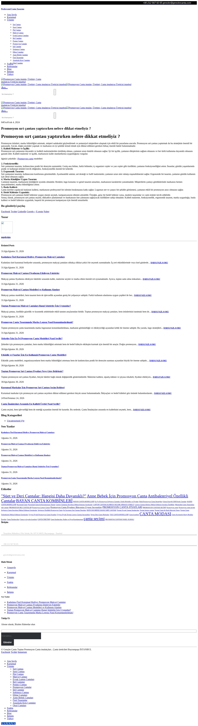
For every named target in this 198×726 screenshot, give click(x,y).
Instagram (22, 652)
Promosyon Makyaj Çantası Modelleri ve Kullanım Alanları (30, 289)
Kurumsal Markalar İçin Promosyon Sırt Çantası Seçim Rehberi (33, 387)
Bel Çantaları (17, 38)
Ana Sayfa (12, 14)
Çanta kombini (134, 514)
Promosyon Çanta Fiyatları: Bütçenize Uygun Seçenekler (76, 507)
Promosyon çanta (25, 158)
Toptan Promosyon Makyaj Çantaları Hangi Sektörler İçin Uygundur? (36, 306)
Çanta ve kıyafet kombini (28, 519)
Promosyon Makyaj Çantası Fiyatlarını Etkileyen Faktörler (30, 273)
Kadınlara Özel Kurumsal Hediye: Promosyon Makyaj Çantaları (33, 257)
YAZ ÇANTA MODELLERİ (119, 514)
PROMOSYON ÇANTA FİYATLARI (122, 507)
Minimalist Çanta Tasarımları (184, 504)
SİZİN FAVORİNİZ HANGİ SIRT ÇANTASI (101, 510)
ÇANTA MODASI (155, 513)
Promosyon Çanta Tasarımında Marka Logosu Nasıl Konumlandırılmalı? (37, 322)
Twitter (14, 211)
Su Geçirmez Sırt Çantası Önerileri (74, 510)
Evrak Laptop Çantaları (21, 36)
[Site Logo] (23, 82)
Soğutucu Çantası (19, 49)
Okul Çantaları (18, 63)
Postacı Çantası (18, 41)
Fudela (10, 582)
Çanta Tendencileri (13, 519)
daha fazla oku (159, 263)
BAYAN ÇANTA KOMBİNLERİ (44, 500)
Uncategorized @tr (15, 421)
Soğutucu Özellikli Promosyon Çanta (50, 510)
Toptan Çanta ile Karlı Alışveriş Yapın (167, 510)
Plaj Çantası (17, 30)
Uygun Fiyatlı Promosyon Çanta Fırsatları (43, 514)
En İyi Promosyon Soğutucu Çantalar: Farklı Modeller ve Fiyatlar (117, 501)
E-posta (39, 211)
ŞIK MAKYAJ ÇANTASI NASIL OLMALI (119, 519)
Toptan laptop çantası (147, 510)
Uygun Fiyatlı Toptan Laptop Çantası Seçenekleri (73, 514)
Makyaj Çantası (18, 33)
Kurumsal (11, 17)
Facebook (5, 211)
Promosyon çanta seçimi (187, 507)
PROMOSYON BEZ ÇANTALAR (20, 507)
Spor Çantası (17, 27)
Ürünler (10, 20)
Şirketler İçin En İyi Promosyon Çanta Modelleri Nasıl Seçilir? (31, 338)
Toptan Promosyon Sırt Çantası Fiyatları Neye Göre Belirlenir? (32, 371)
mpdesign (6, 237)
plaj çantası (5, 507)
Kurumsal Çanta (22, 504)
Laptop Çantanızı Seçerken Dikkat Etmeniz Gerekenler (74, 504)
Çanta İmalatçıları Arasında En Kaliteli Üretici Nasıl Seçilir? (30, 404)
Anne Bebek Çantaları (20, 55)
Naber (46, 211)
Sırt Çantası (17, 25)
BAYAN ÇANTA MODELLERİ (83, 501)
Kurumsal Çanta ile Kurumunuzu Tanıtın (41, 504)
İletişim (10, 71)
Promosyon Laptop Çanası (41, 507)
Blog (9, 69)
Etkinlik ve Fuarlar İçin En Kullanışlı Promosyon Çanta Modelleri (33, 355)
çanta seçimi (94, 518)
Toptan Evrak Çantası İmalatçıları (128, 510)
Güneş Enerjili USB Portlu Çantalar (174, 501)
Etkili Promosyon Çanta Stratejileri (150, 501)
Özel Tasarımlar (18, 58)
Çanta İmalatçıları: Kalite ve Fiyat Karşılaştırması (67, 519)
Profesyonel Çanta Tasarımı (12, 9)
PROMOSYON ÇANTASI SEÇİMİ (154, 507)
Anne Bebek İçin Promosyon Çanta (117, 496)
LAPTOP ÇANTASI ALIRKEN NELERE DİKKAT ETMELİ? (113, 504)
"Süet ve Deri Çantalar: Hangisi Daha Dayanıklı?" (43, 496)
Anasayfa (11, 567)
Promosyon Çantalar (20, 44)
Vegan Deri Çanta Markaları (100, 514)
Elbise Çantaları (18, 52)
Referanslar (12, 66)
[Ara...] (55, 92)
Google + (31, 211)
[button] (4, 87)
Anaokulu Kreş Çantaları (21, 60)
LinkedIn (22, 211)
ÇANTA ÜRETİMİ (44, 519)
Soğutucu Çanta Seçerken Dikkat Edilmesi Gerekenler (19, 510)
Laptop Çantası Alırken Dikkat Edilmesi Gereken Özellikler (155, 504)
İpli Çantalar (17, 47)
